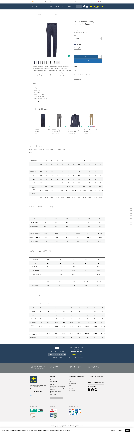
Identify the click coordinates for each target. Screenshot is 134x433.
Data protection (66, 430)
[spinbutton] (78, 51)
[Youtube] (96, 389)
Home (34, 15)
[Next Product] (101, 120)
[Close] (132, 430)
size (75, 36)
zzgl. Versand (85, 32)
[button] (131, 209)
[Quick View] (42, 120)
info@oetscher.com (37, 393)
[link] (87, 6)
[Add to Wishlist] (100, 57)
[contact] (131, 218)
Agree (127, 430)
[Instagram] (92, 389)
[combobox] (88, 38)
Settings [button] (113, 430)
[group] (67, 125)
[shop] (131, 214)
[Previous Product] (33, 120)
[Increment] (80, 51)
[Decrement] (75, 51)
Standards (62, 386)
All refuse (120, 430)
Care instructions (54, 386)
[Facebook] (89, 389)
